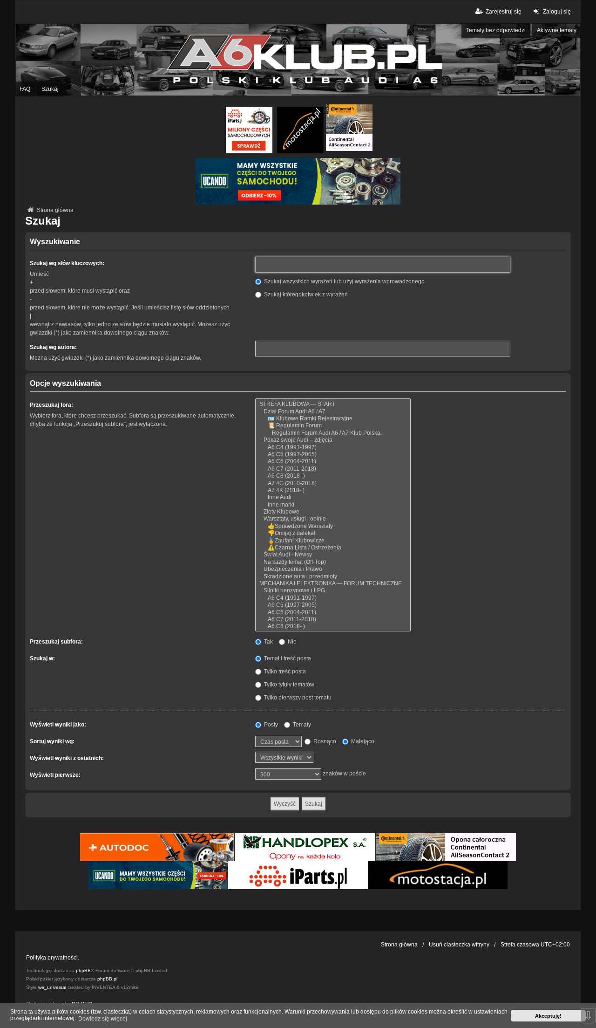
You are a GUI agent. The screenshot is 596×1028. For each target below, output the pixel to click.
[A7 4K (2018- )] (332, 490)
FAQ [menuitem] (25, 89)
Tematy (301, 724)
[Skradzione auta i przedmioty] (332, 576)
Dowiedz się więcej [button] (102, 1018)
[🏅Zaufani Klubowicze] (332, 540)
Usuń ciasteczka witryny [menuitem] (459, 944)
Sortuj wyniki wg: (52, 741)
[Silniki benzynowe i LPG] (332, 590)
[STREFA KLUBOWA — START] (332, 404)
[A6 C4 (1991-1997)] (332, 447)
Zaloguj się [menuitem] (557, 11)
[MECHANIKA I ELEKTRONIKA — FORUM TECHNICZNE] (332, 583)
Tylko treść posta (284, 671)
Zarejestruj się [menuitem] (504, 11)
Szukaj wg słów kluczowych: (67, 263)
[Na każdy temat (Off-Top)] (332, 562)
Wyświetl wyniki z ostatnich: (67, 758)
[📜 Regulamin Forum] (332, 425)
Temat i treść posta (287, 658)
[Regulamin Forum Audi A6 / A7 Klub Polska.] (332, 433)
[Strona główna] (298, 60)
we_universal (52, 987)
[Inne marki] (332, 504)
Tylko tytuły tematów (288, 684)
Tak (268, 641)
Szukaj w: (42, 658)
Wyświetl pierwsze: (55, 775)
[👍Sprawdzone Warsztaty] (332, 526)
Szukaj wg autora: (53, 347)
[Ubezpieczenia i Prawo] (332, 569)
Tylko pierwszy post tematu (297, 697)
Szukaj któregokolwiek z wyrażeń (305, 294)
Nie (291, 641)
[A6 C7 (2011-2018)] (332, 469)
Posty (270, 724)
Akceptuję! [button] (548, 1016)
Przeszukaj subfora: (56, 641)
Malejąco (362, 741)
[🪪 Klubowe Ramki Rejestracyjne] (332, 418)
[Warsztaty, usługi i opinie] (332, 518)
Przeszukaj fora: (51, 405)
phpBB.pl (107, 978)
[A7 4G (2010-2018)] (332, 483)
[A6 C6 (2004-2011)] (332, 461)
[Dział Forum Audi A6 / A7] (332, 411)
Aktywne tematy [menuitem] (556, 30)
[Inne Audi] (332, 497)
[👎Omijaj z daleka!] (332, 533)
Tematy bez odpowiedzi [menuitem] (496, 30)
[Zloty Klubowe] (332, 511)
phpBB (83, 970)
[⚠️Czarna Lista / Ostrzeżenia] (332, 547)
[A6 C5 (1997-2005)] (332, 454)
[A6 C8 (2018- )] (332, 476)
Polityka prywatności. (52, 957)
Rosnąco (324, 741)
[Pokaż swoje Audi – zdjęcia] (332, 440)
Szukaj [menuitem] (50, 89)
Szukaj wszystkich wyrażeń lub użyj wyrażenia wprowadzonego (344, 281)
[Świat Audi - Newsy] (332, 554)
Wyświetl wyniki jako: (58, 724)
